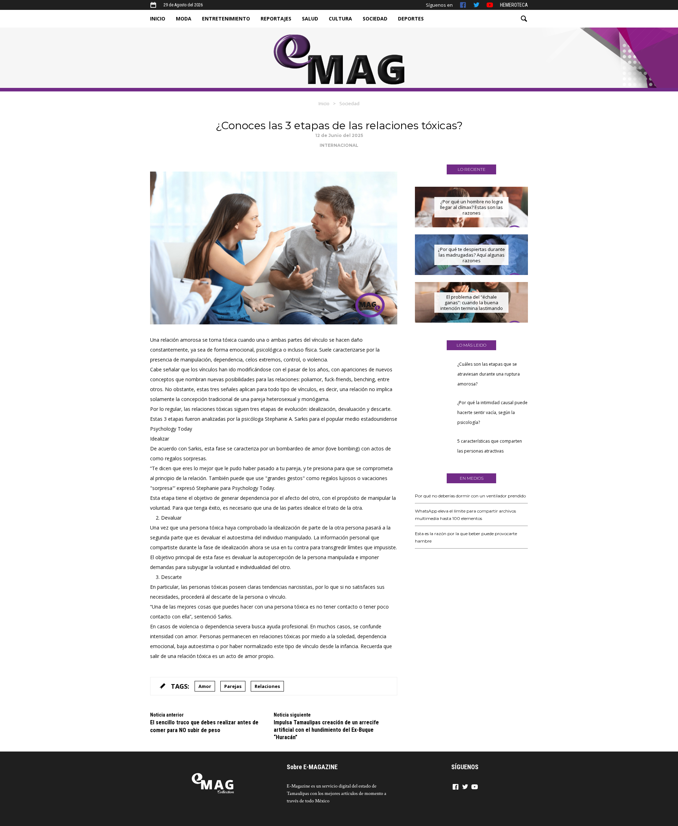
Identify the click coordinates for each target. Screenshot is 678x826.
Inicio (324, 103)
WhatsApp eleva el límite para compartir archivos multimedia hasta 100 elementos (465, 514)
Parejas (233, 686)
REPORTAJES (276, 18)
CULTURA (340, 18)
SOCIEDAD (375, 18)
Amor (204, 686)
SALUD (310, 18)
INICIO (157, 18)
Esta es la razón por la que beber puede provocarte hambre (466, 537)
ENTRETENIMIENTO (226, 18)
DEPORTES (411, 18)
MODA (183, 18)
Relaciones (267, 686)
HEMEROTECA (514, 5)
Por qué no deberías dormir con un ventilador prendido (470, 495)
